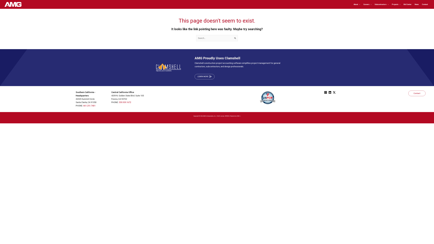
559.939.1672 (125, 102)
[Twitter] (334, 92)
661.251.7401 (89, 105)
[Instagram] (325, 92)
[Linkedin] (329, 92)
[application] (359, 4)
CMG (238, 116)
